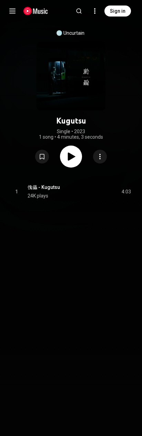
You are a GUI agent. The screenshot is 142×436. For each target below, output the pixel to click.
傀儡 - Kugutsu (44, 187)
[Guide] (12, 11)
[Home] (35, 11)
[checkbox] (126, 192)
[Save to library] (42, 156)
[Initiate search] (78, 11)
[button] (42, 156)
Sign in (117, 11)
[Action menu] (100, 156)
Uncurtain (73, 33)
